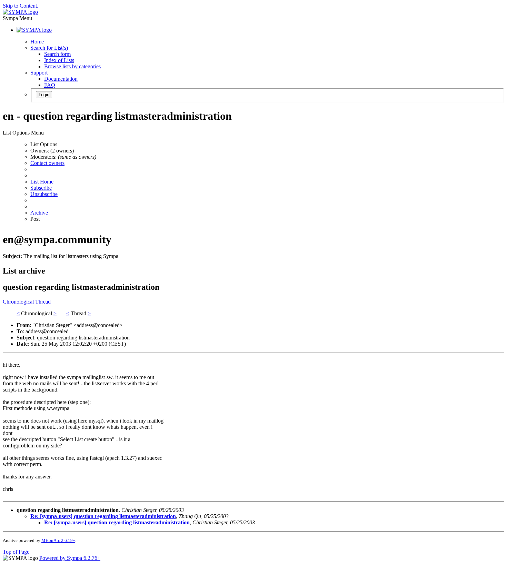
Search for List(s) (49, 48)
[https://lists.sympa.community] (20, 12)
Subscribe (41, 188)
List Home (41, 182)
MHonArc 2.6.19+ (58, 540)
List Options (43, 144)
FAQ (49, 85)
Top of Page (16, 552)
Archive (39, 213)
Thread (43, 302)
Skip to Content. (20, 6)
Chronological (19, 302)
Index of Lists (59, 60)
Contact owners (47, 163)
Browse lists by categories (72, 66)
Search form (57, 54)
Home (37, 41)
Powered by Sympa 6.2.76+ (69, 558)
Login (44, 94)
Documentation (61, 79)
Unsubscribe (44, 194)
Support (39, 73)
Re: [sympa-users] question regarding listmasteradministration (103, 516)
